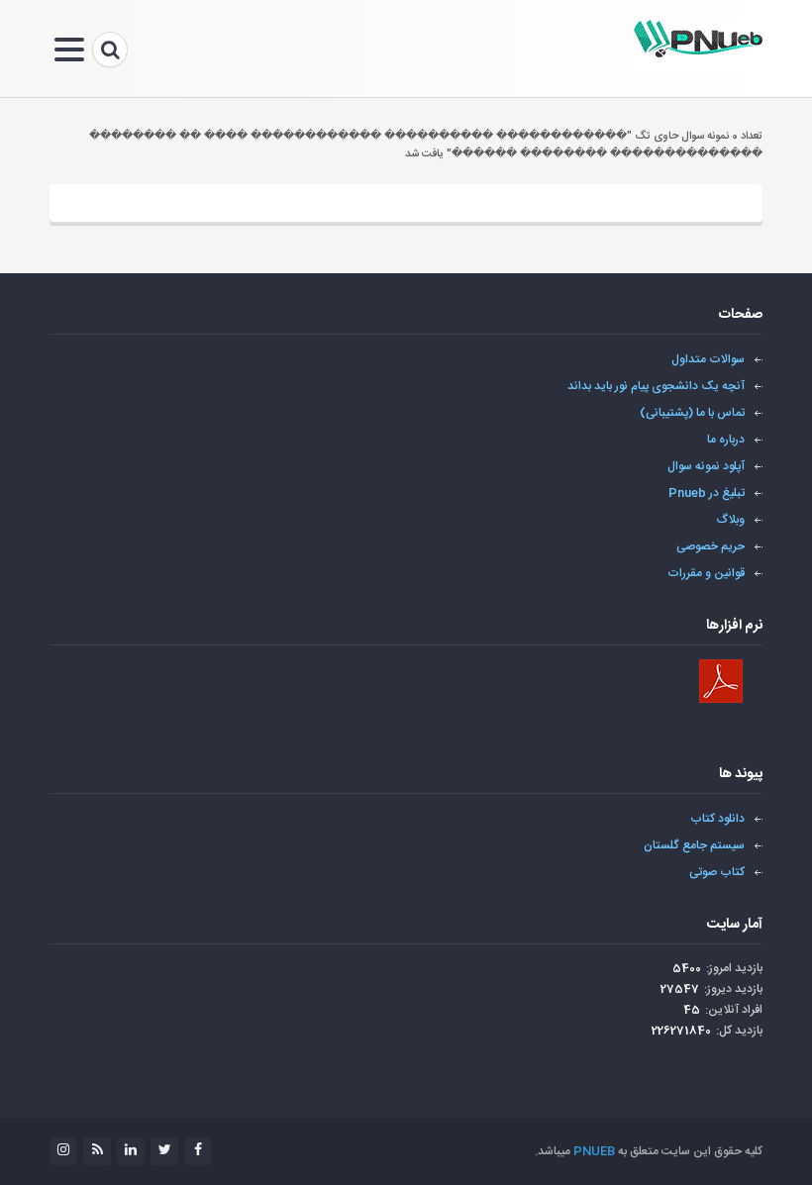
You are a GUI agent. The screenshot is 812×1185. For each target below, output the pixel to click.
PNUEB (594, 1151)
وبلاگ (731, 520)
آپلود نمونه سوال (706, 466)
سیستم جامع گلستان (694, 845)
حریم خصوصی (710, 546)
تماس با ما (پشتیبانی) (692, 413)
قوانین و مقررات (706, 573)
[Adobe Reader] (721, 681)
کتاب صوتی (717, 872)
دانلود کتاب (717, 819)
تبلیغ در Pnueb (706, 493)
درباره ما (726, 439)
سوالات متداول (708, 359)
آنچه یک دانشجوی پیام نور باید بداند (656, 386)
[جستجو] (110, 49)
